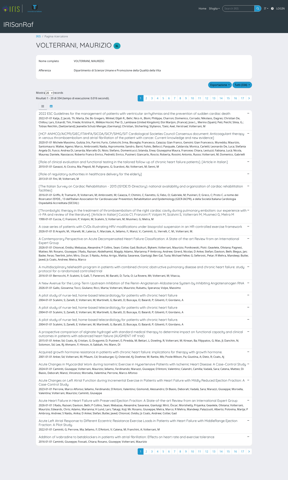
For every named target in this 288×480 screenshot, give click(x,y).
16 (235, 98)
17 (242, 98)
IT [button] (265, 8)
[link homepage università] (34, 8)
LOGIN (280, 8)
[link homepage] (12, 9)
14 (221, 98)
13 (213, 98)
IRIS (38, 36)
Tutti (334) (241, 85)
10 (192, 98)
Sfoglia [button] (213, 8)
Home (202, 8)
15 (228, 98)
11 (199, 98)
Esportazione (219, 85)
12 (206, 98)
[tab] (43, 106)
